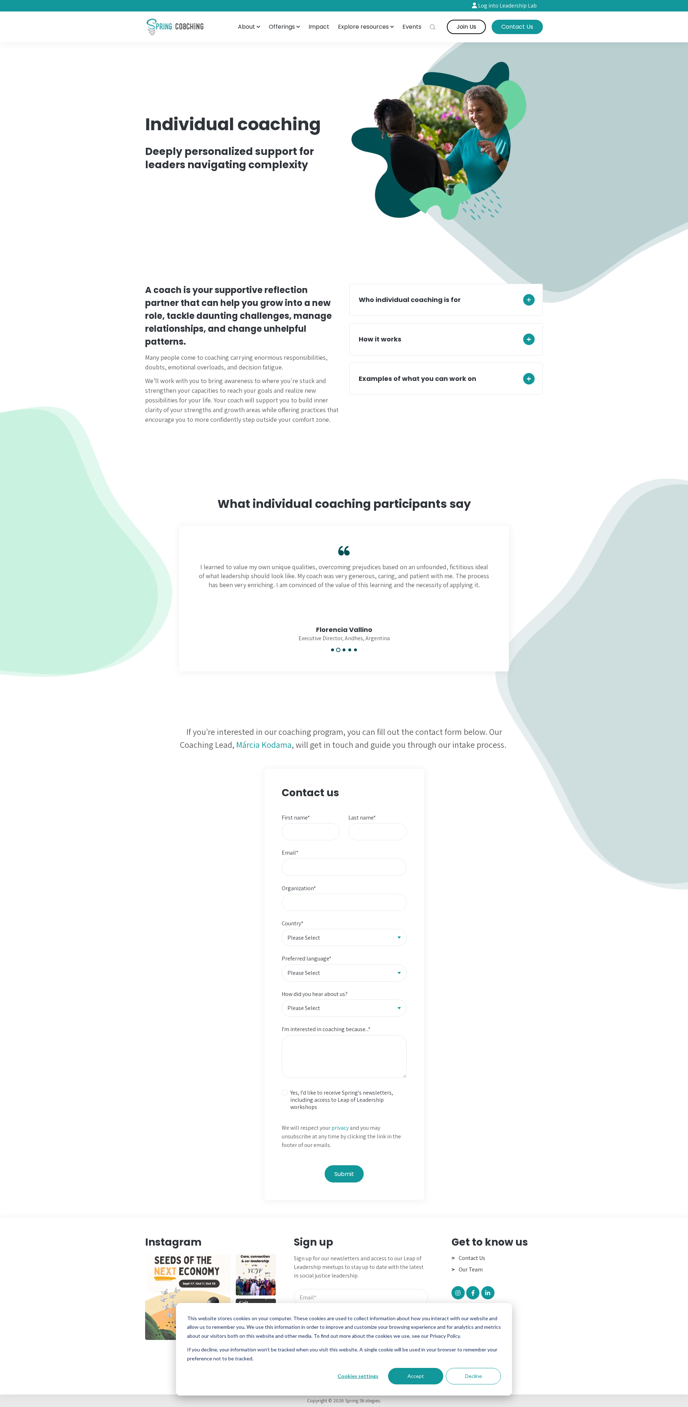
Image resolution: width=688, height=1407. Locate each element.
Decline (473, 1376)
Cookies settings (358, 1376)
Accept (415, 1376)
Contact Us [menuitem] (472, 1258)
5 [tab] (355, 649)
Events (411, 27)
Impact (319, 27)
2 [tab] (338, 649)
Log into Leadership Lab (507, 5)
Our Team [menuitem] (471, 1269)
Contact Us (517, 27)
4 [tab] (349, 649)
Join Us (466, 27)
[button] (249, 26)
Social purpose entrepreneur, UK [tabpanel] (344, 633)
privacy (340, 1128)
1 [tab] (332, 649)
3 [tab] (344, 649)
